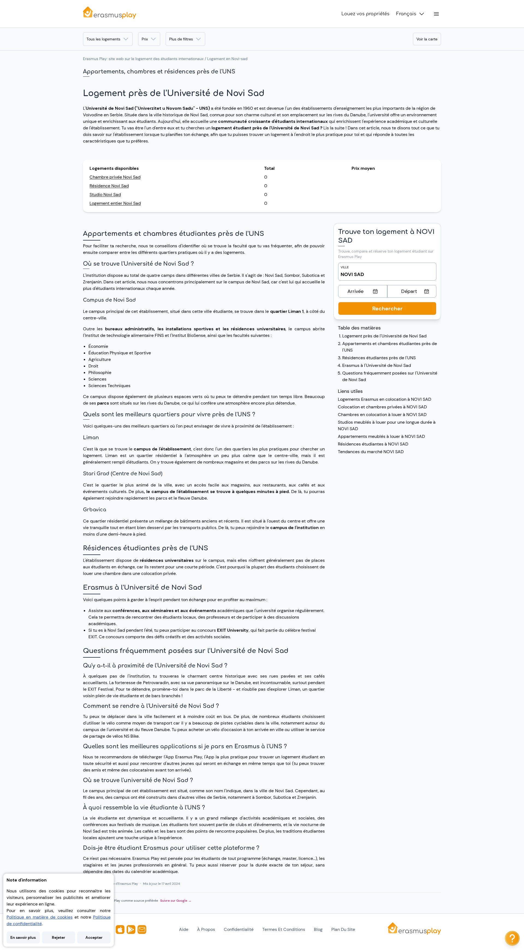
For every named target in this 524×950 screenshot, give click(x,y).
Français (406, 13)
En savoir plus (23, 937)
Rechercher (387, 308)
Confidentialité (239, 929)
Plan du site (343, 929)
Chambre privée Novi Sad (115, 177)
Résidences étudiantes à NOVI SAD (373, 444)
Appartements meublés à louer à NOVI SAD (381, 436)
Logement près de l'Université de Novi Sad (384, 336)
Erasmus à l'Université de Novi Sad (376, 365)
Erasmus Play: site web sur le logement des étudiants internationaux (143, 58)
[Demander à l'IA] (512, 938)
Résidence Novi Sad (109, 186)
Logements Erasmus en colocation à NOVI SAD (384, 399)
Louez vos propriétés (365, 13)
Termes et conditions (283, 929)
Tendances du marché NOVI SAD (371, 452)
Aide (183, 929)
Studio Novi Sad (105, 194)
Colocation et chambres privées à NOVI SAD (382, 407)
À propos (206, 929)
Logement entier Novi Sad (115, 203)
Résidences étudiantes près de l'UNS (379, 358)
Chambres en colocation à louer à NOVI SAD (382, 414)
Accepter (94, 937)
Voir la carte (426, 39)
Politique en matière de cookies (40, 917)
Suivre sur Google (176, 900)
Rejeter (58, 937)
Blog (318, 929)
